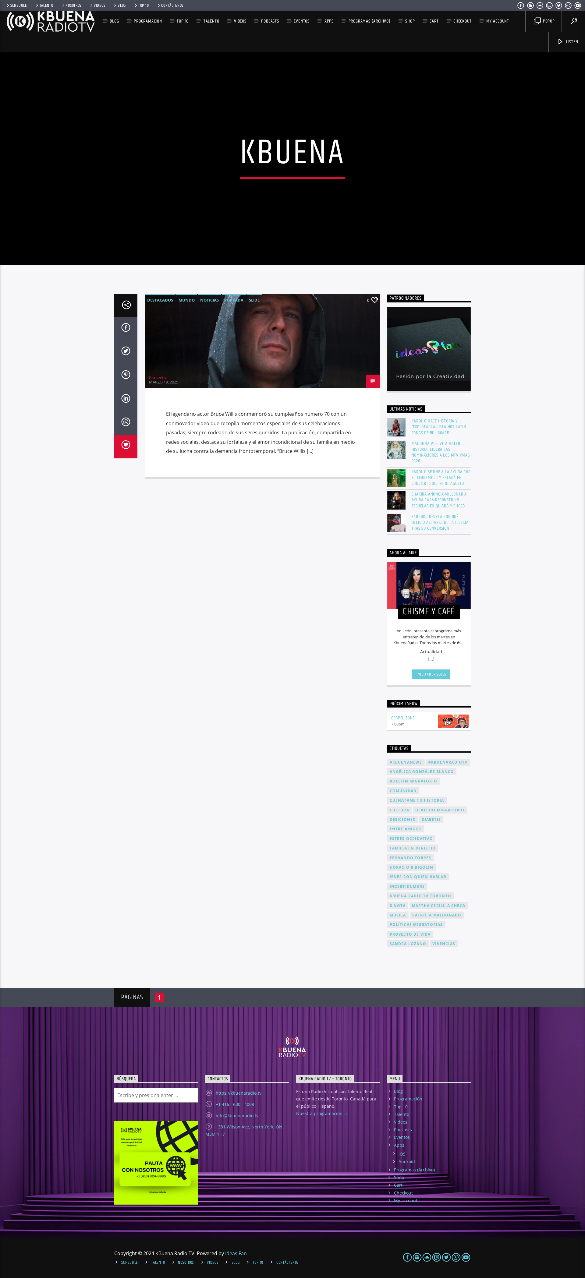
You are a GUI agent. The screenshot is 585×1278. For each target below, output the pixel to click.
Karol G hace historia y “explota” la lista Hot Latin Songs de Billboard (439, 427)
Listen (571, 42)
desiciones (403, 819)
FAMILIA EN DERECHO (413, 848)
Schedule (18, 5)
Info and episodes (431, 674)
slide (254, 300)
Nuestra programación (320, 1113)
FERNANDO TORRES (410, 857)
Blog (122, 5)
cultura (399, 810)
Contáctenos (172, 5)
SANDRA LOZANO (408, 943)
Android (407, 1161)
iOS (402, 1154)
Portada (233, 300)
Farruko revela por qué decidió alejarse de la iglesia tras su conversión (440, 522)
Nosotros (73, 5)
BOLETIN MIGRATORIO (414, 781)
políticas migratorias (416, 924)
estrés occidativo (411, 838)
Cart (434, 21)
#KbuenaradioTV (448, 762)
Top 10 (143, 5)
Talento (46, 5)
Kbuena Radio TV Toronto (421, 895)
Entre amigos (406, 828)
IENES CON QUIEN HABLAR (418, 876)
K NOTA (398, 905)
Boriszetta (158, 377)
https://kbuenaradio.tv (238, 1093)
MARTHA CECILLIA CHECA (438, 905)
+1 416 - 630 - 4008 (235, 1104)
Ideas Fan (236, 1253)
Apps (329, 21)
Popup (548, 21)
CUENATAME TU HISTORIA (417, 800)
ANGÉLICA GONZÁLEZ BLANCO (422, 771)
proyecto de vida (410, 934)
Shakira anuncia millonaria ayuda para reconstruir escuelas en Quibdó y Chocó (439, 500)
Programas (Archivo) (370, 21)
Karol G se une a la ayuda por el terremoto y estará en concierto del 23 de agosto (441, 478)
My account (497, 21)
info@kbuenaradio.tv (237, 1115)
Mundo (187, 300)
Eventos (302, 21)
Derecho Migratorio (440, 810)
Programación (148, 21)
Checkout (462, 21)
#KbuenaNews (406, 762)
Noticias (209, 300)
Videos (99, 5)
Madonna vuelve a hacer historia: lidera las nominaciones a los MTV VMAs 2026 (441, 452)
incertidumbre (407, 886)
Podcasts (270, 21)
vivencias (443, 943)
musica (398, 915)
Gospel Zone (403, 718)
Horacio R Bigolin (411, 867)
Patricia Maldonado (437, 915)
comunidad (403, 790)
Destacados (160, 300)
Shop (410, 21)
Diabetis (431, 819)
